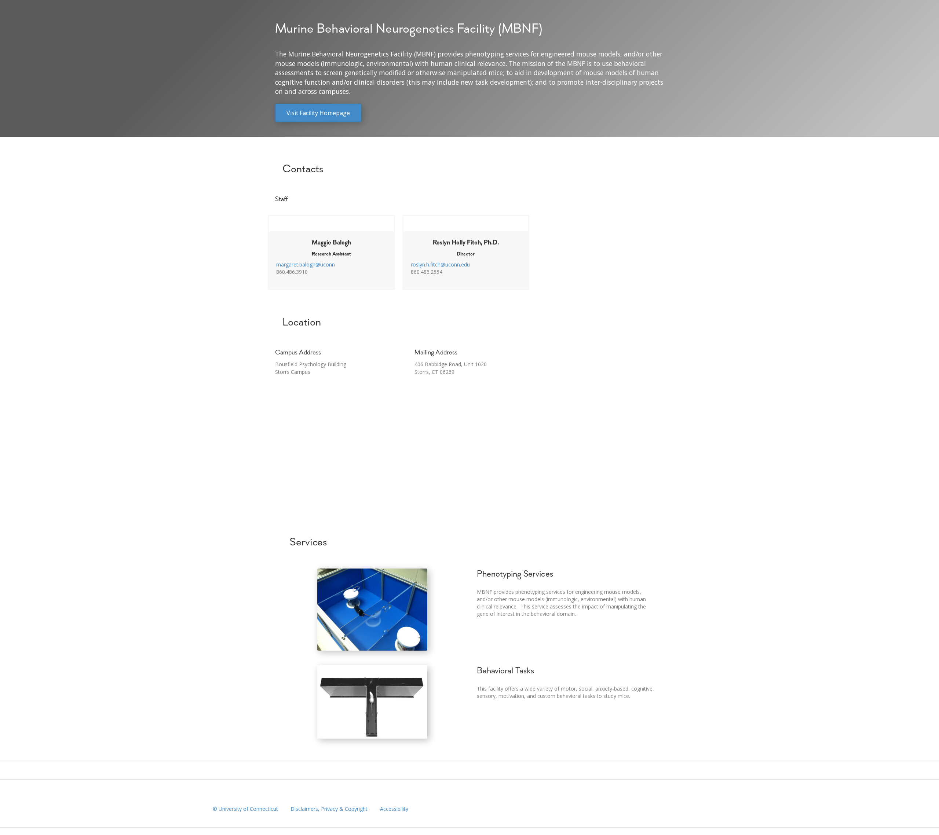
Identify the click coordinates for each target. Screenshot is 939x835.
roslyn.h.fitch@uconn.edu (440, 264)
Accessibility (394, 808)
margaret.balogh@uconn (305, 264)
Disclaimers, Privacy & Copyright (329, 808)
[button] (318, 113)
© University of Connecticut (245, 808)
